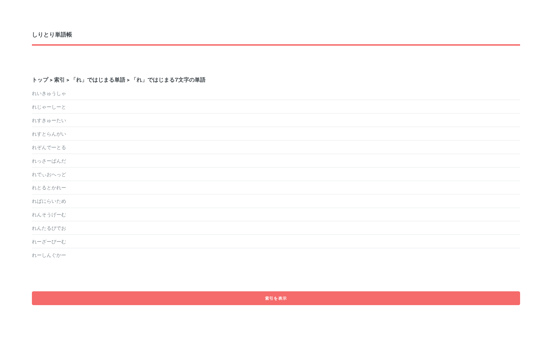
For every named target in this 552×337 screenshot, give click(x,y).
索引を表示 (276, 298)
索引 (59, 79)
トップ (40, 79)
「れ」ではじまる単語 (98, 79)
